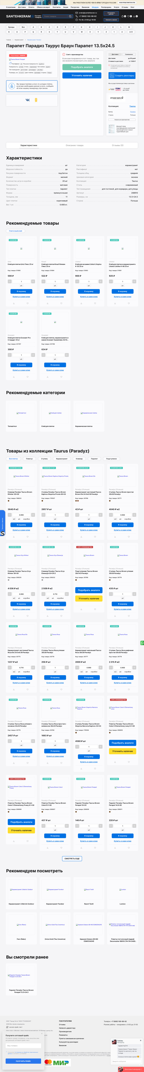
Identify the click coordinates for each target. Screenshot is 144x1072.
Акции (65, 7)
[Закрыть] (41, 1033)
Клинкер (79, 459)
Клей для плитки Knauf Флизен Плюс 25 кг (53, 265)
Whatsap (142, 643)
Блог (132, 7)
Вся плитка (13, 459)
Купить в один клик (21, 296)
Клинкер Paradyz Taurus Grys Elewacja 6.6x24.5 (53, 572)
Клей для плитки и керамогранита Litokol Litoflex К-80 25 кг (122, 265)
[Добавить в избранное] (28, 303)
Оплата (31, 7)
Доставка (22, 7)
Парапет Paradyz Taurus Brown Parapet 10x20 (87, 804)
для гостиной (24, 69)
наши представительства (127, 2)
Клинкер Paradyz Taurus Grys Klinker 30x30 (19, 572)
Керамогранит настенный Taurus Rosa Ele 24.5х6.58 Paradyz (21, 651)
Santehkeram (18, 16)
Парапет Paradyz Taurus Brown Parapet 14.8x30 (121, 804)
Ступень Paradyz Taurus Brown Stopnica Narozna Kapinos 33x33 (88, 725)
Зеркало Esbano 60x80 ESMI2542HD (89, 940)
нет (21, 64)
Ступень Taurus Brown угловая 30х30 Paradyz (121, 572)
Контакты (57, 7)
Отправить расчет (111, 13)
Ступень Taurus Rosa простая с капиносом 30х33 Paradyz (54, 725)
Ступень (44, 459)
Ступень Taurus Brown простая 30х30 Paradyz (121, 493)
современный (33, 66)
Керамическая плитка (83, 426)
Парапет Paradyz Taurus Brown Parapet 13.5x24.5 (21, 991)
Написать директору (67, 1028)
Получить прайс (23, 1061)
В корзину (21, 291)
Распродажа (106, 7)
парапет (48, 66)
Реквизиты (63, 1035)
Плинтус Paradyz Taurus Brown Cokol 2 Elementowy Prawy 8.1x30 (21, 804)
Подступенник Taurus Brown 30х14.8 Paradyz (86, 572)
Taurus (132, 106)
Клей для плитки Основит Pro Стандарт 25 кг (19, 339)
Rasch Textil (88, 904)
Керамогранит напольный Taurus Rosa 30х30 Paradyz (88, 651)
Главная (8, 40)
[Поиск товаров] (70, 16)
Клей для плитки (48, 426)
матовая (21, 66)
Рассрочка (75, 7)
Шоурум (95, 7)
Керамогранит (19, 40)
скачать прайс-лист (15, 1027)
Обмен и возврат (43, 7)
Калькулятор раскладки (68, 1042)
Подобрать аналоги (82, 67)
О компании (10, 7)
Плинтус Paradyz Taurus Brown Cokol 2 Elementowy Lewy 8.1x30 (122, 725)
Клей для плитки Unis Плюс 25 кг (20, 264)
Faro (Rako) (21, 939)
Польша (49, 72)
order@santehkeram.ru (88, 13)
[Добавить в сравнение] (14, 303)
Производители (65, 1031)
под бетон (41, 64)
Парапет (94, 459)
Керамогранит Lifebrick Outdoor (21, 904)
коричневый (37, 72)
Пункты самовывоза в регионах (71, 1038)
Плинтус (29, 459)
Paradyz (133, 112)
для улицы (40, 69)
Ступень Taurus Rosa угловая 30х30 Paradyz (53, 651)
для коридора (32, 69)
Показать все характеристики (122, 119)
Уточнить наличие (82, 75)
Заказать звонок (111, 20)
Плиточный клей (15, 231)
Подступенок (111, 459)
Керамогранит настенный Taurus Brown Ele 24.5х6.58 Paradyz (88, 493)
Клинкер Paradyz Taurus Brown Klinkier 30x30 (20, 493)
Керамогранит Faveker (55, 904)
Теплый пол (12, 426)
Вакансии (85, 7)
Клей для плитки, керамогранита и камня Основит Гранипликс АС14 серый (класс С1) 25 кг (55, 339)
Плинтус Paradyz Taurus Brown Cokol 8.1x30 (54, 804)
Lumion (123, 904)
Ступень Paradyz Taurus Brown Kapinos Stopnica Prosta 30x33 (54, 493)
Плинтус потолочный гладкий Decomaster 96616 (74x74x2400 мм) (122, 940)
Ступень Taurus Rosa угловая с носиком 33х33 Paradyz (20, 725)
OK (36, 100)
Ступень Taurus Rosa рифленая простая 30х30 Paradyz (121, 651)
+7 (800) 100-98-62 (88, 16)
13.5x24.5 (21, 72)
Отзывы (125, 7)
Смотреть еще (72, 858)
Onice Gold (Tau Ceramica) (55, 939)
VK (28, 100)
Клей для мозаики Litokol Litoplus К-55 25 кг (88, 265)
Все (23, 27)
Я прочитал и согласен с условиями (23, 1053)
